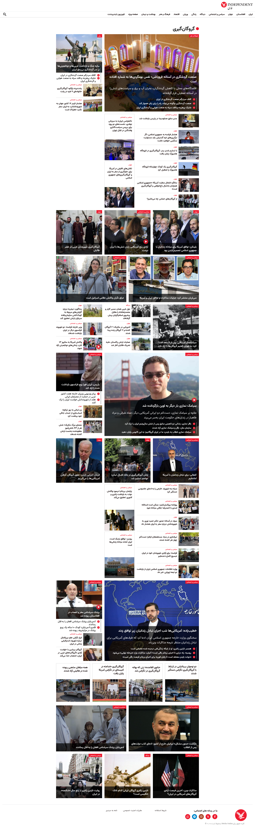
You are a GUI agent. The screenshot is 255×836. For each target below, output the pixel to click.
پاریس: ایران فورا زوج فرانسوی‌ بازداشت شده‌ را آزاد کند (80, 386)
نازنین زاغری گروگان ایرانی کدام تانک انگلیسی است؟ (130, 792)
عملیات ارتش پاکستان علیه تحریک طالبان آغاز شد (118, 343)
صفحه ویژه (133, 14)
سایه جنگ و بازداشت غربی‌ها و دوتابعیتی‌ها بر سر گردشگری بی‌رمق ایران (79, 68)
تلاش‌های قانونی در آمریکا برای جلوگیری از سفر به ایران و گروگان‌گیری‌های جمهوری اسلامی (119, 173)
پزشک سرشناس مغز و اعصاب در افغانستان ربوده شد (84, 614)
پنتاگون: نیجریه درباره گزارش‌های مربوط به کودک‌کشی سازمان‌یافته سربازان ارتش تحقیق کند (71, 313)
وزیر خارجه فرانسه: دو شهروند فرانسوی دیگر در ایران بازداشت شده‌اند (69, 330)
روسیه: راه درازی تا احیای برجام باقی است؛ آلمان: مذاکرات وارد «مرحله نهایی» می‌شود (152, 652)
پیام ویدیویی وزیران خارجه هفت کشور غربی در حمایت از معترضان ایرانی (78, 395)
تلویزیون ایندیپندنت (116, 14)
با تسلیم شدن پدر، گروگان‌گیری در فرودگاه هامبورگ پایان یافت (158, 152)
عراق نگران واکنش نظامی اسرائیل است (105, 298)
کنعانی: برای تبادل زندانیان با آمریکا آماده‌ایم (180, 476)
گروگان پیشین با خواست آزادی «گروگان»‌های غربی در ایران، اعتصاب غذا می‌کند (70, 653)
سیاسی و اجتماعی (217, 14)
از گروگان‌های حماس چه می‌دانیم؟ (162, 199)
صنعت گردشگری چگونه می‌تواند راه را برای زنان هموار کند (165, 103)
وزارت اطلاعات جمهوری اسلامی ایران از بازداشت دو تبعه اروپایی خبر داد (157, 570)
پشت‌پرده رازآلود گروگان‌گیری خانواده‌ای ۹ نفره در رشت (69, 90)
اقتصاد (176, 14)
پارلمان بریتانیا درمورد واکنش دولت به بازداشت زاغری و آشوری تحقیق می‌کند (119, 494)
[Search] (4, 14)
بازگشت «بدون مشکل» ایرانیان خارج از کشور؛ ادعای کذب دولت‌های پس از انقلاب (164, 745)
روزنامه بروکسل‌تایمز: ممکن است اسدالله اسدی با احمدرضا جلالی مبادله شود (159, 506)
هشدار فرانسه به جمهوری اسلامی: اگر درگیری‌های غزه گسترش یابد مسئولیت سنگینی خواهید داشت (160, 138)
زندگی (193, 14)
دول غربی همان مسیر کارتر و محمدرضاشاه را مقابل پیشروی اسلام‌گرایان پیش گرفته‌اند (117, 313)
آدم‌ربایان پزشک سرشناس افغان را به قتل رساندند (77, 623)
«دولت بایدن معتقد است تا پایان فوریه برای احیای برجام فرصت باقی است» (157, 657)
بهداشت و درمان (148, 14)
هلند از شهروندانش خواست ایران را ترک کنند (77, 401)
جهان (230, 14)
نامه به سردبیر (111, 810)
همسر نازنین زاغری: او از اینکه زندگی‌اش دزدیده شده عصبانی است (161, 648)
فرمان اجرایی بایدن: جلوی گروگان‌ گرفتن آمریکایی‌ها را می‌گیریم (80, 476)
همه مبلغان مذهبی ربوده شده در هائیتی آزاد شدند (75, 669)
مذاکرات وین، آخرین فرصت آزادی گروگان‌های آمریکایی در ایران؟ (180, 792)
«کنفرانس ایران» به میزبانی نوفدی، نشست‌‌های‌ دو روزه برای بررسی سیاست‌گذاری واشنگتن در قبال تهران (120, 125)
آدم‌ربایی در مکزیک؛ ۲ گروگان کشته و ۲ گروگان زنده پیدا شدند (117, 330)
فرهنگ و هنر (164, 14)
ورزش (185, 14)
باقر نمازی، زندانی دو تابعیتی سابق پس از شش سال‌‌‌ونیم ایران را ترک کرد (158, 423)
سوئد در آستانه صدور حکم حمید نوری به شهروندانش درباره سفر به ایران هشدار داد (159, 522)
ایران (251, 14)
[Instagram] (201, 816)
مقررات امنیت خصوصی (132, 810)
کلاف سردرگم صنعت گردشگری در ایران (173, 99)
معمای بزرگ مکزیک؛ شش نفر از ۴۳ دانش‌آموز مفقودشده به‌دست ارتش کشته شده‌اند (70, 429)
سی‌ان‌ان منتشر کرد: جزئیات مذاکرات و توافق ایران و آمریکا (168, 298)
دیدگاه (202, 14)
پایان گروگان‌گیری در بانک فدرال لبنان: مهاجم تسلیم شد (129, 476)
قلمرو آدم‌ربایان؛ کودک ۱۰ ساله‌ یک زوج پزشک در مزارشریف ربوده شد (78, 629)
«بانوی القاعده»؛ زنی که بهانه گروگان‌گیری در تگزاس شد (146, 669)
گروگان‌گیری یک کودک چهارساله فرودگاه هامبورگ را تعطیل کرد (159, 168)
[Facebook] (214, 816)
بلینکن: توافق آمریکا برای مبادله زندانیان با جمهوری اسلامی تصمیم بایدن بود (176, 248)
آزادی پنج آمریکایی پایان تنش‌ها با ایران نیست (129, 248)
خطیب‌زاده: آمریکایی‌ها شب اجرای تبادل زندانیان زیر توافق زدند (157, 631)
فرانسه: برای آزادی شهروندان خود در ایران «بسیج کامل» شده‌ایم (159, 554)
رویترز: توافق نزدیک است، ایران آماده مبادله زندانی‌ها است (120, 542)
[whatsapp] (187, 816)
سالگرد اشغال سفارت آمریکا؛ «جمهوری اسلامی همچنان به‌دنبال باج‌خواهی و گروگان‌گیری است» (157, 186)
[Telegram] (194, 816)
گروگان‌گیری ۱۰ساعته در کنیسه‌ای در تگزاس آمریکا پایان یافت (111, 670)
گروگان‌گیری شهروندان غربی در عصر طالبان (82, 248)
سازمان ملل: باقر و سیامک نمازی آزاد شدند (171, 428)
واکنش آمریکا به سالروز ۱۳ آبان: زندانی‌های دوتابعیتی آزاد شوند (69, 345)
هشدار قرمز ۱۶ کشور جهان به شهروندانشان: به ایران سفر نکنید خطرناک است (69, 107)
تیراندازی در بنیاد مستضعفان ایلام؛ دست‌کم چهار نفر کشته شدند (158, 538)
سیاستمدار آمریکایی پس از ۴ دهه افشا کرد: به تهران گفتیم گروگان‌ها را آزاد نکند (177, 344)
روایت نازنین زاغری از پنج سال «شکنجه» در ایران (80, 792)
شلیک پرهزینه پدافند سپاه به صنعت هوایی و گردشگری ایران (163, 107)
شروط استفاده (160, 810)
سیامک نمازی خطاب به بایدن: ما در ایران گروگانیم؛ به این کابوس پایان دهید (156, 432)
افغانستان (240, 14)
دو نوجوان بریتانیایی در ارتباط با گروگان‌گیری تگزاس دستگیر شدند (182, 670)
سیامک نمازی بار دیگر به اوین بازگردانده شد (169, 406)
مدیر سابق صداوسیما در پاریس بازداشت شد (158, 118)
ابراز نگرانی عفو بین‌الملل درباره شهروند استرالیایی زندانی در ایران (71, 641)
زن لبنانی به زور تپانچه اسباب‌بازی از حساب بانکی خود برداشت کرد (70, 413)
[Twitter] (208, 816)
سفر (99, 36)
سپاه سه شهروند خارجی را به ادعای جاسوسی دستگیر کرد (157, 490)
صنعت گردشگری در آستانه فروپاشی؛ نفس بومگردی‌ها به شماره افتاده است (153, 79)
